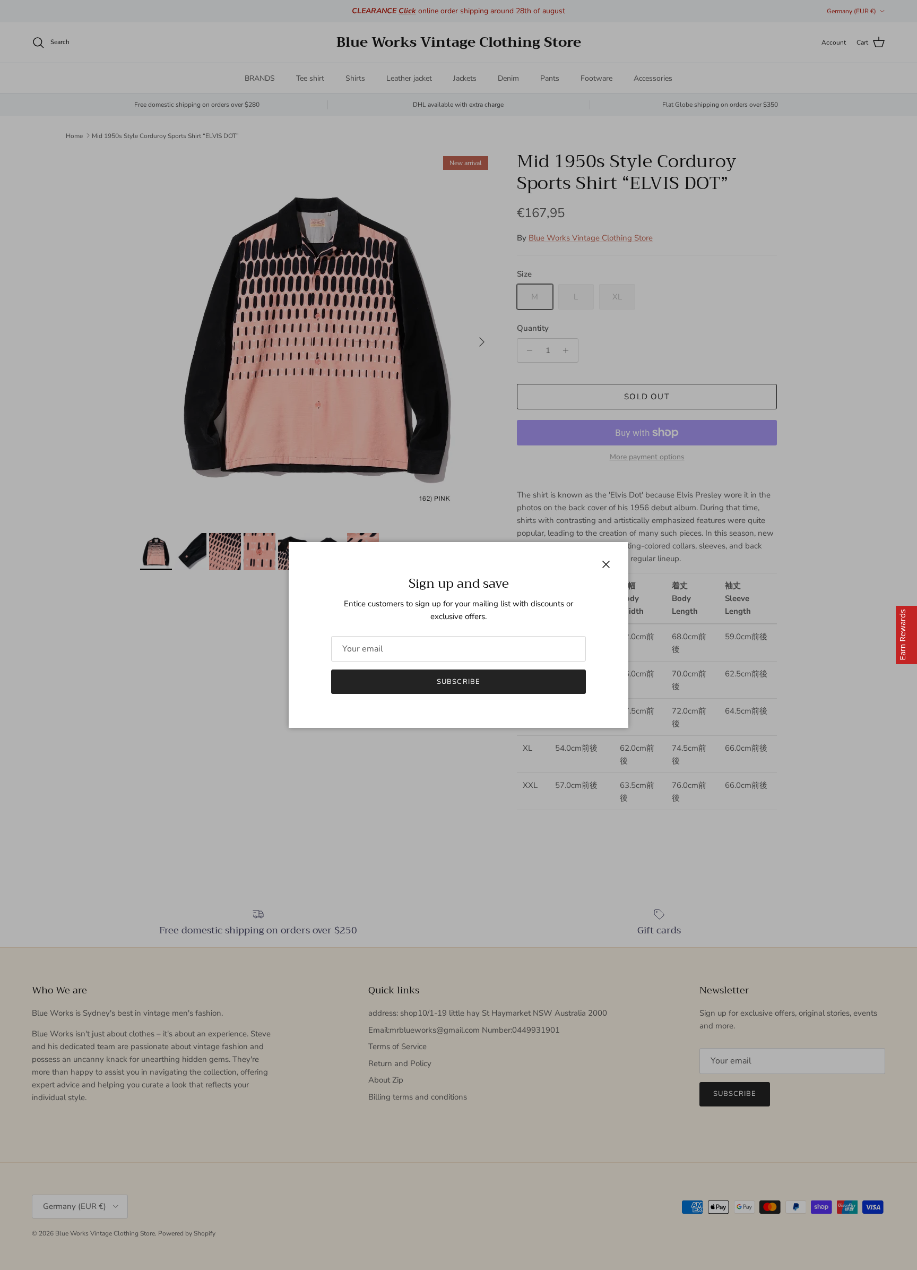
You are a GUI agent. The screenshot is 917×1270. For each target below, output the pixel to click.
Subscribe (458, 682)
